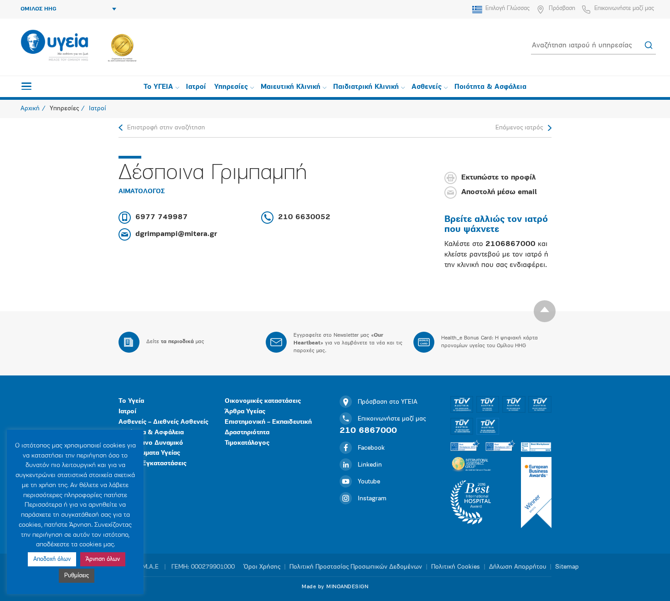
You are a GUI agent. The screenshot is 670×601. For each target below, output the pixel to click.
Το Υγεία (131, 401)
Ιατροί (196, 87)
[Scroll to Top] (544, 311)
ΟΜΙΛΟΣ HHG (39, 9)
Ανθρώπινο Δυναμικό (151, 443)
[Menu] (26, 86)
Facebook (371, 448)
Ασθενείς (427, 87)
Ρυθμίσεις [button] (76, 576)
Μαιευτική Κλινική (290, 87)
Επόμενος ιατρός (519, 127)
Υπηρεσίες (231, 87)
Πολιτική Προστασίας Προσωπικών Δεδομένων (355, 567)
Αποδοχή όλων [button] (52, 559)
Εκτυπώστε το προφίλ (498, 178)
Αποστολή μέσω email (499, 192)
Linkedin (370, 465)
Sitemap (567, 567)
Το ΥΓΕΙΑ (158, 87)
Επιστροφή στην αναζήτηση (166, 127)
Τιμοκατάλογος (247, 443)
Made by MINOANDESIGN (335, 587)
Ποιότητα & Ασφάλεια (490, 87)
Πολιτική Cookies (455, 567)
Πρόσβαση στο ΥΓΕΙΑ (387, 402)
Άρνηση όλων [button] (103, 559)
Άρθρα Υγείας (245, 411)
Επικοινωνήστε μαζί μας (624, 8)
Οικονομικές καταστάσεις (263, 401)
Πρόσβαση (562, 8)
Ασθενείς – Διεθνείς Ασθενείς (163, 422)
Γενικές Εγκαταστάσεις (152, 463)
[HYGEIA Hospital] (54, 46)
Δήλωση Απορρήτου (517, 567)
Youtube (369, 481)
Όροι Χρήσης (262, 567)
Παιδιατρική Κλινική (366, 87)
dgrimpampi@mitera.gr (176, 234)
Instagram (372, 498)
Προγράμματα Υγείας (149, 453)
